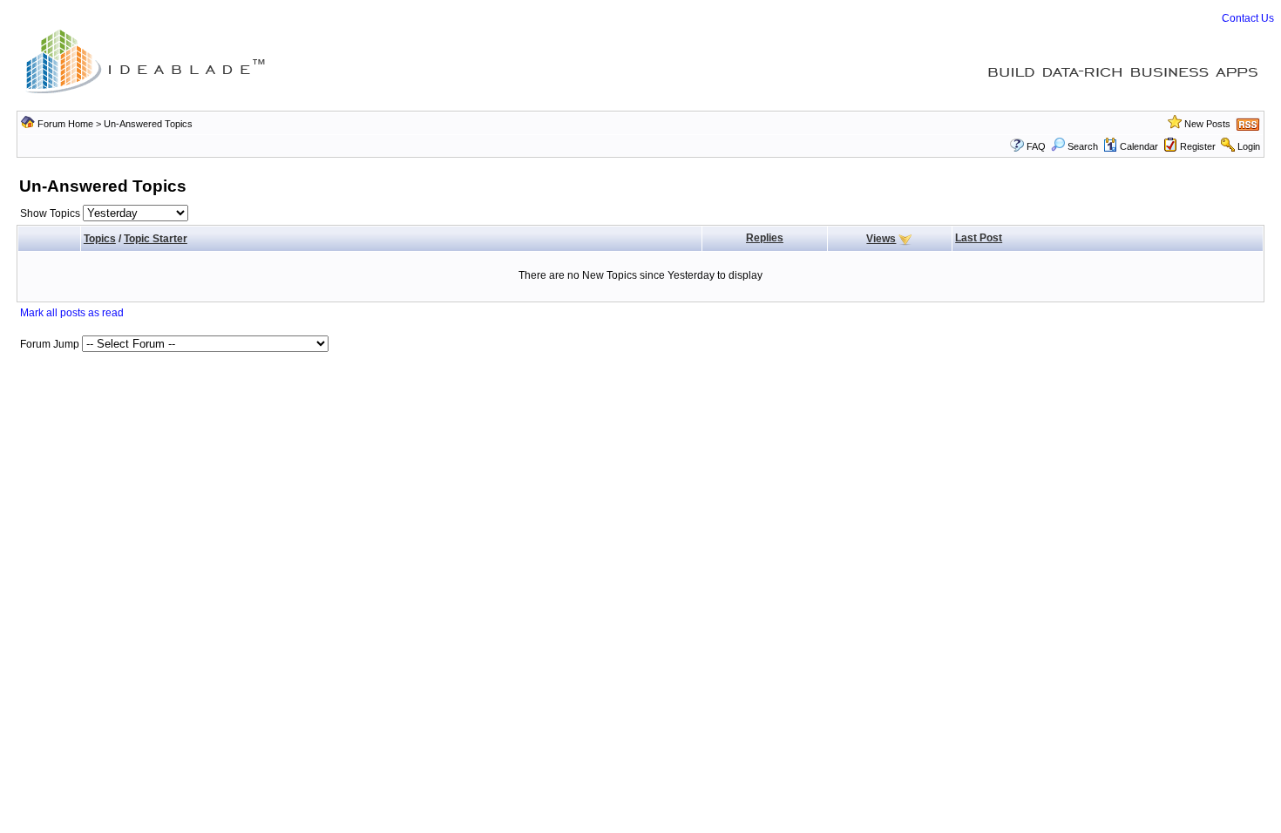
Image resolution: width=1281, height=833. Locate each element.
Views (881, 239)
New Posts (1207, 124)
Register (1198, 146)
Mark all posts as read (72, 313)
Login (1248, 146)
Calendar (1139, 146)
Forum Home (65, 124)
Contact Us (1248, 18)
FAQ (1036, 146)
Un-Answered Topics (148, 124)
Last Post (978, 238)
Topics (100, 239)
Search (1083, 146)
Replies (764, 238)
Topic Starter (155, 239)
